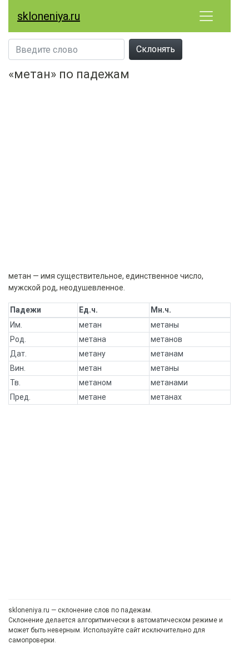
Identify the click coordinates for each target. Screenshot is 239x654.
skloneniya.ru (48, 16)
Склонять (155, 49)
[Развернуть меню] (206, 16)
